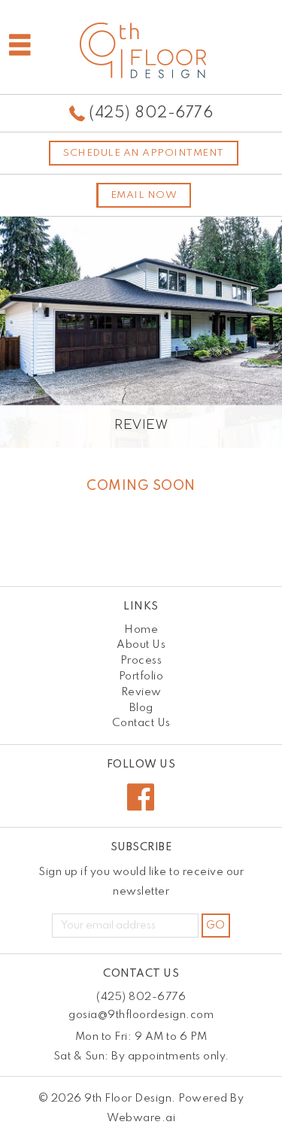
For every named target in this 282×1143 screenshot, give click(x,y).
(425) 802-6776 (151, 113)
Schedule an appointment (143, 153)
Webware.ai (141, 1118)
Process (141, 660)
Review (141, 692)
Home (141, 630)
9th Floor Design (127, 1098)
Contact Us (141, 723)
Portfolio (141, 676)
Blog (141, 708)
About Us (141, 645)
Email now (144, 195)
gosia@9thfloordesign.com (141, 1015)
